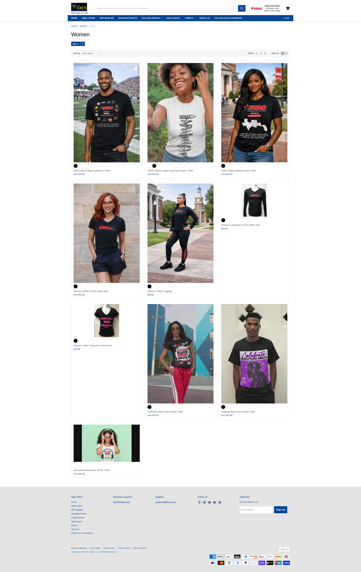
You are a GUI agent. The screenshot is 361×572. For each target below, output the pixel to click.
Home (74, 18)
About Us (204, 18)
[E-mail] (219, 502)
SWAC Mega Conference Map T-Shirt (238, 170)
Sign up (280, 509)
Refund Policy (109, 548)
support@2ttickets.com (165, 502)
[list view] (286, 53)
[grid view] (282, 53)
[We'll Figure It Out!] (81, 5)
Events (189, 18)
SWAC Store (88, 18)
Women (83, 26)
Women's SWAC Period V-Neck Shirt (91, 291)
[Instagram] (209, 502)
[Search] (242, 8)
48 (265, 53)
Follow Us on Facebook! (228, 18)
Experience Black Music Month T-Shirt (165, 412)
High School (173, 18)
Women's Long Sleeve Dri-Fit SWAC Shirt (240, 225)
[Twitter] (204, 502)
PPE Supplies (107, 18)
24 (257, 53)
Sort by (76, 53)
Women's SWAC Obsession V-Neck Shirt (93, 345)
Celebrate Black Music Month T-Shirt (238, 412)
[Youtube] (214, 502)
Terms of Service (140, 548)
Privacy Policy (124, 548)
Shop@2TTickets (128, 18)
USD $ (283, 549)
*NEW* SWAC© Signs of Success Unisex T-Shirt (170, 170)
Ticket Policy (95, 548)
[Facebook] (199, 502)
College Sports (151, 18)
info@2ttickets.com (121, 502)
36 (261, 53)
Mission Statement (79, 548)
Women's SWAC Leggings (160, 291)
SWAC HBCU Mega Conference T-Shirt (92, 170)
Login (286, 18)
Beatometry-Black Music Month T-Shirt (91, 470)
